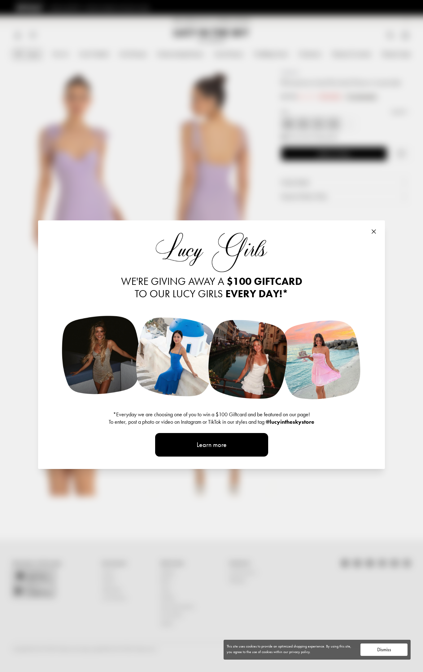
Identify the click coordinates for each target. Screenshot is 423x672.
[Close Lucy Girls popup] (373, 231)
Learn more (212, 444)
